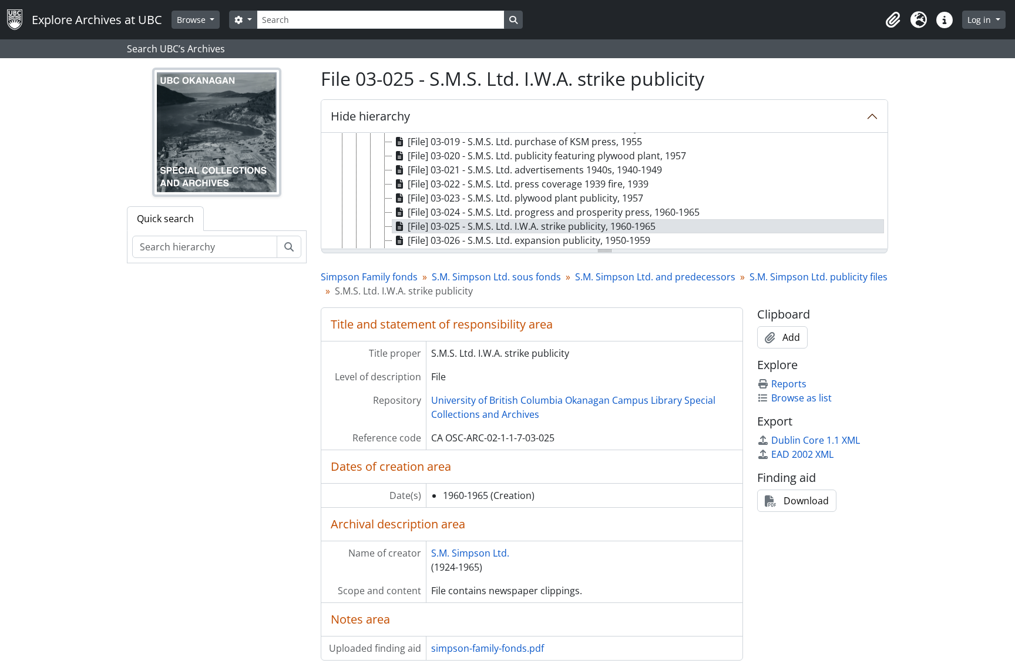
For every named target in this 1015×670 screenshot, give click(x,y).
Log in (980, 19)
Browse (192, 19)
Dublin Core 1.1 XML (815, 440)
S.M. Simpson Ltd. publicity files (819, 276)
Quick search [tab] (165, 218)
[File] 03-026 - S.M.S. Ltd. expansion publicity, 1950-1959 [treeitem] (529, 240)
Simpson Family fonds (369, 276)
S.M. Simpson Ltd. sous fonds (496, 276)
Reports (788, 383)
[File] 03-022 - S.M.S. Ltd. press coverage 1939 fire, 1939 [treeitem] (528, 183)
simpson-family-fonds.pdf (487, 648)
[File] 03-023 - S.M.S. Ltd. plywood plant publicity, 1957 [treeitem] (525, 198)
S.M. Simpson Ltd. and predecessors (655, 276)
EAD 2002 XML (802, 454)
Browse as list (801, 397)
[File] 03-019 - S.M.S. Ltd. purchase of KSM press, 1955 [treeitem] (525, 141)
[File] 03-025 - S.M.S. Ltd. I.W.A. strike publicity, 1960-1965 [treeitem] (532, 226)
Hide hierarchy (370, 116)
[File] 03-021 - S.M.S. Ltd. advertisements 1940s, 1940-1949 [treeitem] (535, 169)
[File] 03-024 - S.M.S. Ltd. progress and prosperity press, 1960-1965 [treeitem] (554, 212)
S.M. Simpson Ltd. (470, 553)
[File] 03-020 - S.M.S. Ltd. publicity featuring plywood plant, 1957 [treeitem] (547, 155)
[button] (893, 20)
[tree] (604, 191)
